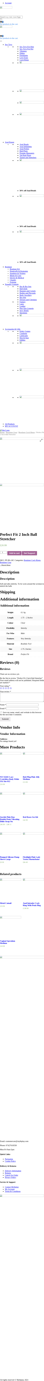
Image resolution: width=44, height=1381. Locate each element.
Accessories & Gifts (12, 329)
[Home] (5, 430)
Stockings (23, 313)
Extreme (13, 282)
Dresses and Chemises (28, 300)
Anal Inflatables (26, 147)
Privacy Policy (10, 1177)
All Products (10, 424)
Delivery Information (13, 1171)
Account (8, 3)
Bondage (8, 267)
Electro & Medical (17, 278)
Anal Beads (24, 144)
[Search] (1, 19)
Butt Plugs (24, 151)
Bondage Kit (15, 269)
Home (2, 432)
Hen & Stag (24, 338)
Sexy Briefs (24, 311)
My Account (10, 1189)
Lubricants (24, 336)
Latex (22, 304)
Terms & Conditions (13, 1191)
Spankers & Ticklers (17, 273)
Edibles (22, 340)
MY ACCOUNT (11, 426)
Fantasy (23, 302)
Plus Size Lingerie (27, 308)
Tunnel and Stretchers (28, 157)
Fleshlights (24, 55)
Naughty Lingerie (12, 284)
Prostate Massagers (27, 153)
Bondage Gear (11, 432)
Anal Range (9, 142)
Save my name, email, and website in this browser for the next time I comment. (20, 713)
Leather (22, 306)
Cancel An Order (11, 1175)
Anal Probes (24, 149)
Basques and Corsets (28, 291)
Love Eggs (24, 58)
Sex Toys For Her (26, 49)
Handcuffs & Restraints (19, 271)
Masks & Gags (15, 276)
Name (3, 705)
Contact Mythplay (12, 1187)
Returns (8, 1173)
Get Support (29, 553)
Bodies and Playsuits (28, 293)
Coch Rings (24, 60)
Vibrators (23, 51)
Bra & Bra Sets (25, 287)
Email (3, 708)
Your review (5, 692)
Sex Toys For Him (27, 47)
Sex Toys (8, 45)
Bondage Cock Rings (27, 432)
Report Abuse (6, 565)
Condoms (23, 333)
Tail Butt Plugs (25, 155)
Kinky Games (25, 331)
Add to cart (14, 553)
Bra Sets (23, 297)
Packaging (9, 1159)
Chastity (13, 280)
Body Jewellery (26, 295)
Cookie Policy (10, 1161)
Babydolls (23, 289)
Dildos (22, 53)
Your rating (5, 686)
